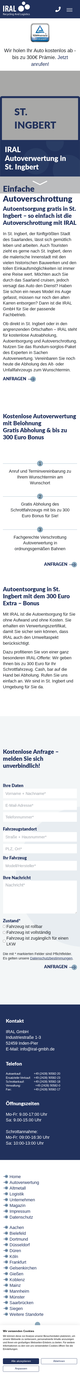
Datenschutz (21, 1217)
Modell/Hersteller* (20, 866)
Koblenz (17, 1279)
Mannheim (19, 1291)
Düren (15, 1250)
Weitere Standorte (26, 1314)
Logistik (17, 1194)
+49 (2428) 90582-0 (47, 1085)
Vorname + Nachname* (25, 793)
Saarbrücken (21, 1302)
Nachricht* (15, 885)
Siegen (16, 1308)
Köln (14, 1256)
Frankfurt (18, 1262)
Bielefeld (18, 1233)
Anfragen (14, 379)
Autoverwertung (24, 1182)
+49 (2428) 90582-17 (47, 1089)
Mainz (15, 1285)
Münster (17, 1297)
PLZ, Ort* (13, 849)
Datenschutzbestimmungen (51, 958)
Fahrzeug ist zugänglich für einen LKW (37, 941)
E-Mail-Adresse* (19, 805)
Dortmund (19, 1239)
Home (15, 1176)
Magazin (17, 1205)
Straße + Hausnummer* (26, 837)
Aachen (17, 1227)
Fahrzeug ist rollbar (24, 926)
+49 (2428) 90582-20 (47, 1073)
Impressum (20, 1211)
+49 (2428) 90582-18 (47, 1081)
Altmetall (18, 1188)
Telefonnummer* (19, 817)
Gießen (16, 1273)
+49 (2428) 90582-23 (47, 1077)
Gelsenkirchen (23, 1268)
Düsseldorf (20, 1244)
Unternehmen (22, 1199)
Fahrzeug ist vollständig (28, 932)
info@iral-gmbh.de (37, 1049)
